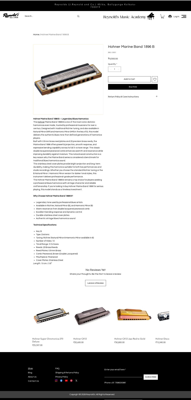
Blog (30, 373)
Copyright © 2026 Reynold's (82, 394)
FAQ (57, 368)
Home (36, 34)
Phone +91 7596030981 (115, 383)
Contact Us (33, 381)
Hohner (41, 122)
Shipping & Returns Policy (67, 373)
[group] (100, 322)
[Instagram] (56, 380)
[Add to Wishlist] (155, 79)
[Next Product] (165, 316)
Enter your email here (114, 370)
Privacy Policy (61, 377)
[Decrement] (110, 69)
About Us (32, 377)
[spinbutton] (114, 69)
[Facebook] (61, 380)
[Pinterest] (71, 380)
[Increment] (119, 69)
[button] (162, 16)
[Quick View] (51, 316)
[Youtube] (66, 380)
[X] (76, 380)
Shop (30, 368)
